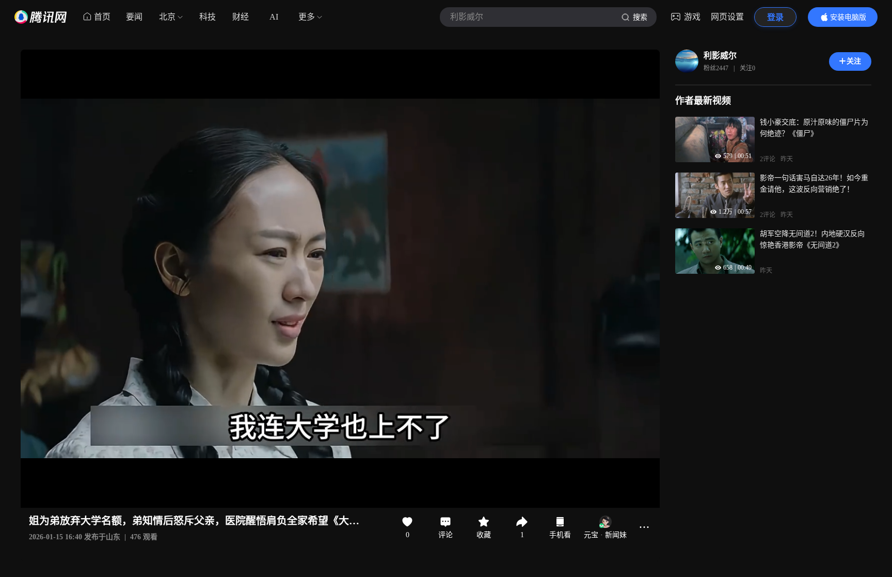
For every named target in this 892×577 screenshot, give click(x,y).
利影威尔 (720, 55)
